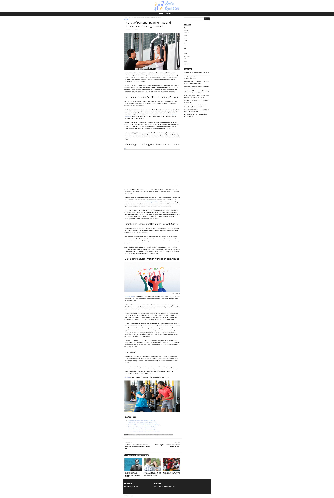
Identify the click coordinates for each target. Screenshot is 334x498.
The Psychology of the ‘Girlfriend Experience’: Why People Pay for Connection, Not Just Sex (152, 473)
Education (186, 32)
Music (185, 53)
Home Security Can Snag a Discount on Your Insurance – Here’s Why (195, 77)
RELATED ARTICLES (130, 455)
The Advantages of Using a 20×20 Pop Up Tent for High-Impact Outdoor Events (196, 110)
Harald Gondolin (130, 29)
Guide (185, 45)
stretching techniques (152, 202)
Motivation (154, 434)
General (186, 40)
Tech (185, 58)
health (148, 434)
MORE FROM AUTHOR (142, 455)
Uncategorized (187, 64)
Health (185, 48)
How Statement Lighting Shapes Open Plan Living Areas (196, 73)
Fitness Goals (132, 434)
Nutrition (160, 434)
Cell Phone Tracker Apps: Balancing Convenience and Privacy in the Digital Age (137, 446)
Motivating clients (129, 296)
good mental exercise (141, 434)
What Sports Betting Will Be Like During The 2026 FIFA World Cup (171, 472)
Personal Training (168, 434)
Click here (127, 377)
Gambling (186, 35)
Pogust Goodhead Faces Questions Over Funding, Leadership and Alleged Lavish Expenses (132, 474)
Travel (185, 61)
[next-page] (179, 455)
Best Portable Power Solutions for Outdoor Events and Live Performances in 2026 (196, 87)
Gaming (186, 38)
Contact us (169, 14)
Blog (129, 17)
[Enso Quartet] (167, 6)
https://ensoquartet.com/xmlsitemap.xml (164, 486)
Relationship (187, 56)
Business (186, 30)
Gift (184, 43)
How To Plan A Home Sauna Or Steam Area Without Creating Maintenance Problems (195, 105)
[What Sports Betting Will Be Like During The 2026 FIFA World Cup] (171, 464)
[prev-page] (177, 455)
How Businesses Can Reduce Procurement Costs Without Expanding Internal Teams (196, 82)
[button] (209, 14)
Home (161, 14)
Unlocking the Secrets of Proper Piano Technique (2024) (167, 445)
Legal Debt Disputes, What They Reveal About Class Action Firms (195, 115)
